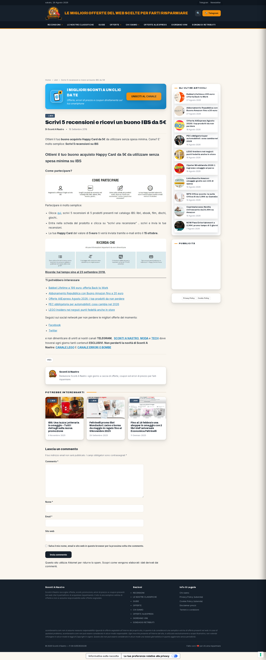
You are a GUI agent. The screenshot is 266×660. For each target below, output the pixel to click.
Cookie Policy (203, 298)
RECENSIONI (54, 25)
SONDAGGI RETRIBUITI (204, 25)
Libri (56, 80)
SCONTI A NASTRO (126, 338)
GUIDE (102, 25)
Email (48, 516)
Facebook (55, 325)
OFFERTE (114, 25)
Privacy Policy (189, 298)
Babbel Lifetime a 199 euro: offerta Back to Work (78, 287)
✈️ (211, 13)
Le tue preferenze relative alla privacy (146, 656)
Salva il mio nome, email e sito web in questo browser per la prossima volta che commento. (96, 546)
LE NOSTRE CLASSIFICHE (80, 25)
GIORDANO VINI (179, 25)
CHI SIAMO (131, 25)
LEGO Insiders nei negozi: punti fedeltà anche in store (82, 309)
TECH (155, 338)
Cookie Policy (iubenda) (191, 601)
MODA (144, 338)
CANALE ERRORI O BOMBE (94, 347)
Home (48, 80)
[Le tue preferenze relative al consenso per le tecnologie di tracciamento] (261, 655)
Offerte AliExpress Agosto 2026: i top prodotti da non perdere (86, 298)
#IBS (49, 360)
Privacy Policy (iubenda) (191, 597)
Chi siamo (184, 593)
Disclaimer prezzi (188, 605)
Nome (49, 502)
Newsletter (216, 2)
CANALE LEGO (65, 347)
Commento (51, 461)
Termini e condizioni (189, 609)
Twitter (53, 330)
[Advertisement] (133, 51)
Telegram (203, 2)
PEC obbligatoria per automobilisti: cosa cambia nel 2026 (84, 304)
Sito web (49, 531)
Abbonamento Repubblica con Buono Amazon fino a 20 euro (86, 293)
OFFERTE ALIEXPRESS (155, 25)
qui (59, 213)
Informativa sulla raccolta (104, 656)
